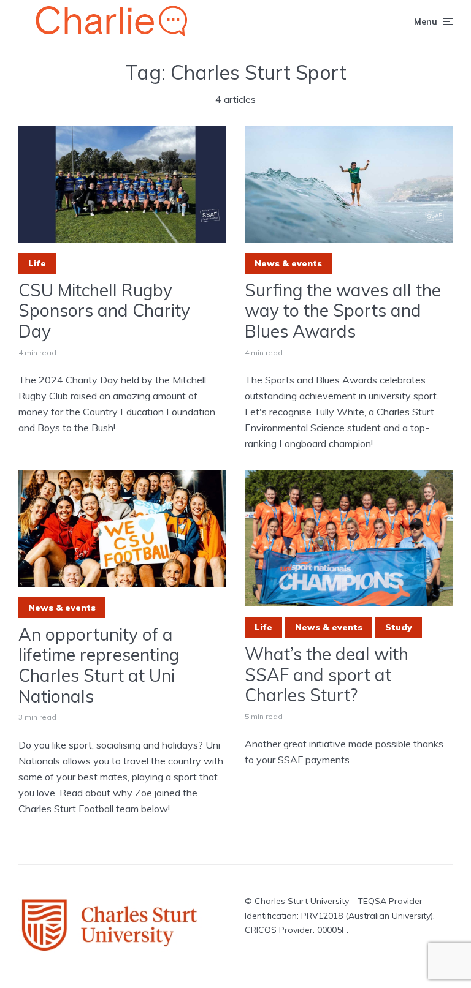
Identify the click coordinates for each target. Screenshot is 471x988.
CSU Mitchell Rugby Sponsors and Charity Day (104, 311)
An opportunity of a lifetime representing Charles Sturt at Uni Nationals (98, 665)
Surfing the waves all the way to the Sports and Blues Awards (343, 311)
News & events (288, 263)
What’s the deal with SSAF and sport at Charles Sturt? (326, 675)
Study (398, 627)
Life (37, 263)
